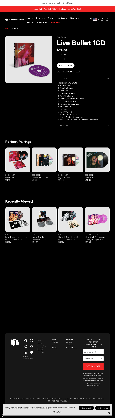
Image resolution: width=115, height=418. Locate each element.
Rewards (54, 345)
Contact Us (69, 339)
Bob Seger (61, 37)
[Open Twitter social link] (31, 340)
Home (7, 28)
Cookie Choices (42, 353)
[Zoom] (28, 59)
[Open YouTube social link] (31, 346)
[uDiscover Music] (14, 19)
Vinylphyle (55, 342)
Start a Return (70, 342)
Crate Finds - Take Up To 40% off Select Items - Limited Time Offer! (57, 9)
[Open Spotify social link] (31, 352)
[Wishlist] (2, 415)
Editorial (54, 348)
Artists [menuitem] (62, 18)
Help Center (69, 345)
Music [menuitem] (50, 18)
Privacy (40, 343)
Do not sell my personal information (42, 348)
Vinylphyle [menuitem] (74, 18)
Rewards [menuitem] (30, 22)
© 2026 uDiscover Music (28, 357)
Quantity (62, 55)
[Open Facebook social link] (25, 340)
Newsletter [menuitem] (42, 22)
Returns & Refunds (71, 348)
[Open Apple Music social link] (25, 352)
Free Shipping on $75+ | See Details (57, 3)
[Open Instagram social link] (25, 346)
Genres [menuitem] (39, 18)
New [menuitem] (29, 18)
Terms (39, 340)
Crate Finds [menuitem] (55, 22)
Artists (54, 339)
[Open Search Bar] (91, 19)
